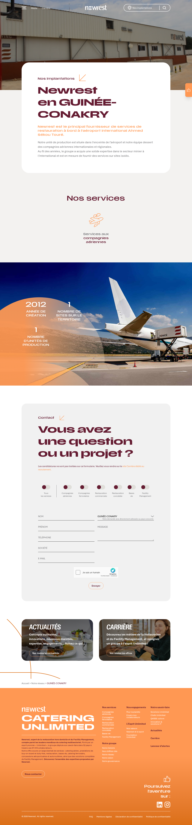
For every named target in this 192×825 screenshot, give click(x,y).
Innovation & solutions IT (156, 723)
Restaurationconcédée (118, 494)
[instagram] (187, 97)
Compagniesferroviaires (84, 494)
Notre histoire (108, 748)
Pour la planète (133, 712)
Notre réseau (38, 683)
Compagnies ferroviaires (108, 718)
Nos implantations (146, 7)
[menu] (24, 7)
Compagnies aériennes (108, 713)
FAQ (91, 817)
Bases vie (106, 733)
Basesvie (131, 494)
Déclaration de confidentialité (129, 817)
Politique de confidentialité (158, 817)
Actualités (156, 730)
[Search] (164, 8)
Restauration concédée (108, 729)
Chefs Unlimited (158, 715)
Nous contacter (33, 773)
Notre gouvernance (111, 761)
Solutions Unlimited (160, 712)
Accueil (25, 683)
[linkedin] (180, 97)
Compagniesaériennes (67, 494)
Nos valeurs (131, 728)
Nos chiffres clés (109, 751)
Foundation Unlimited (131, 736)
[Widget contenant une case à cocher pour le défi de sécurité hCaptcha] (96, 572)
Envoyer (96, 586)
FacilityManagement (145, 494)
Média (34, 8)
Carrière (46, 8)
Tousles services (46, 494)
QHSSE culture (157, 718)
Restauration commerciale (108, 724)
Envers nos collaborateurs (133, 716)
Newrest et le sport (135, 732)
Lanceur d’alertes (160, 746)
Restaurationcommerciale (101, 494)
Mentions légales (104, 817)
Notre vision (107, 758)
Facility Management (111, 737)
